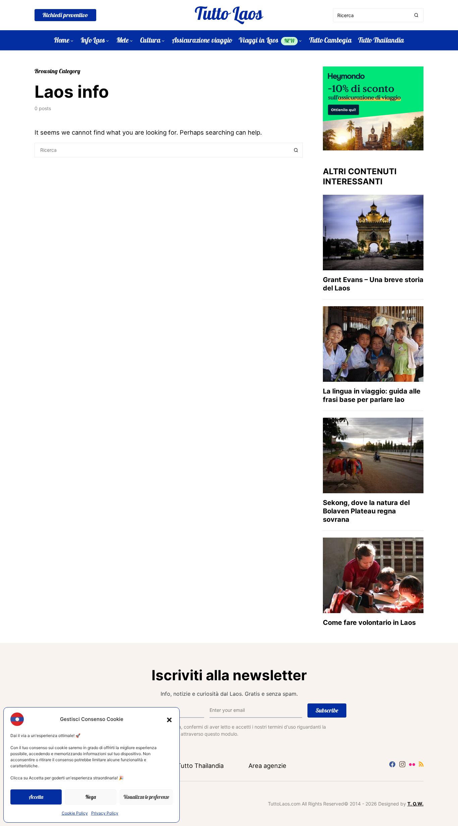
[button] (169, 719)
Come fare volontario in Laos (369, 622)
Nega (90, 797)
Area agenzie (267, 765)
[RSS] (421, 764)
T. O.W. (415, 804)
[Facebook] (392, 764)
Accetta (36, 797)
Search (296, 150)
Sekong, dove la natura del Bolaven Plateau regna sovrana (366, 511)
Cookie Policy (75, 813)
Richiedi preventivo (65, 15)
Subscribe (327, 710)
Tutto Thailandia (200, 765)
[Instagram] (402, 764)
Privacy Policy (104, 813)
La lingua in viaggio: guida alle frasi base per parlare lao (371, 395)
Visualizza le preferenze (146, 797)
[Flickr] (412, 764)
